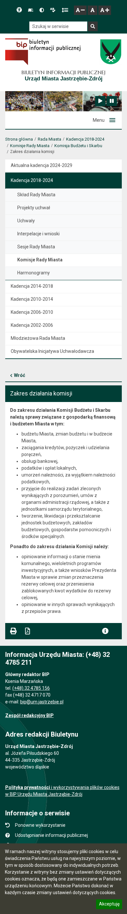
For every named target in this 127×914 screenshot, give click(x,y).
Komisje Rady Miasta (29, 145)
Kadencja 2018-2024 (85, 139)
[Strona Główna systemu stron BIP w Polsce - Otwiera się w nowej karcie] (42, 51)
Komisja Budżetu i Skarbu (78, 145)
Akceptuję (109, 904)
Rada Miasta (49, 139)
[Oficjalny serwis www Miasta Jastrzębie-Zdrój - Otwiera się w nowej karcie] (110, 51)
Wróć (19, 375)
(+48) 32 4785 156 (31, 688)
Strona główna (19, 139)
